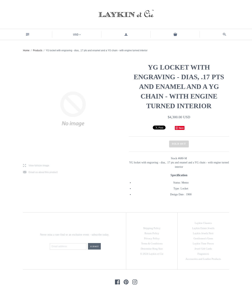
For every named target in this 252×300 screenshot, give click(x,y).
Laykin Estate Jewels (203, 228)
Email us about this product (40, 172)
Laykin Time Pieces (203, 243)
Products (37, 50)
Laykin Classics (203, 223)
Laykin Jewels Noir (203, 233)
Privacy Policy (152, 238)
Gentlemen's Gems (203, 238)
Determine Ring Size (152, 248)
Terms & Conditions (152, 243)
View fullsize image (36, 165)
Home (26, 50)
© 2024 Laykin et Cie (151, 253)
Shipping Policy (151, 228)
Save (181, 127)
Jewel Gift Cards (203, 248)
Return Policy (152, 233)
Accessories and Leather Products (203, 258)
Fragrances (203, 253)
